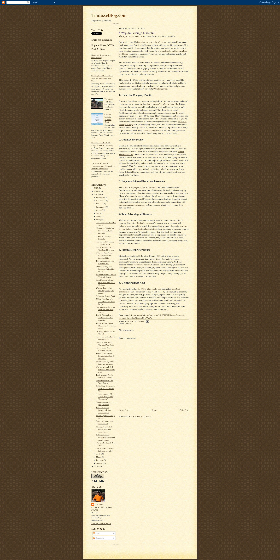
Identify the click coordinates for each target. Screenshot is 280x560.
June (98, 216)
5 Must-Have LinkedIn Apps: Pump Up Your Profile (105, 301)
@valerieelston (160, 88)
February (100, 460)
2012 (96, 188)
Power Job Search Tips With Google (104, 381)
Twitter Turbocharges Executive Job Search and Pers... (105, 355)
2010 (96, 194)
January (99, 463)
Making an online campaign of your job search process (105, 437)
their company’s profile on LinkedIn (162, 104)
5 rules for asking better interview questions (105, 362)
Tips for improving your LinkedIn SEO (105, 262)
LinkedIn (128, 323)
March (99, 457)
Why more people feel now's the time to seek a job (105, 369)
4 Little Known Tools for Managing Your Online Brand (106, 325)
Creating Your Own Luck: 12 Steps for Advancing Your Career (102, 78)
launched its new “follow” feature (151, 42)
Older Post (184, 410)
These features (149, 130)
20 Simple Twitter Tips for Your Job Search (106, 275)
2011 (96, 191)
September (100, 207)
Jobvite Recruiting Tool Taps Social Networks (105, 248)
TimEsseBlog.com (109, 15)
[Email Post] (147, 321)
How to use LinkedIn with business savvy (101, 56)
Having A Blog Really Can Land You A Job (105, 343)
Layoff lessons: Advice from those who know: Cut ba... (105, 282)
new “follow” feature (141, 264)
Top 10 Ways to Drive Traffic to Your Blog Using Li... (104, 317)
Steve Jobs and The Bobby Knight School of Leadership (102, 143)
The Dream (109, 99)
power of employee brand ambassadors (139, 187)
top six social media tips (133, 36)
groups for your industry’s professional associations (153, 227)
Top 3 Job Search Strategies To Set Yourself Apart (103, 410)
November (100, 200)
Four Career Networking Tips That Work (105, 243)
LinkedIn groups (144, 223)
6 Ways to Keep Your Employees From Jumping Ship (104, 255)
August (99, 210)
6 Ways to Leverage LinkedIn (103, 237)
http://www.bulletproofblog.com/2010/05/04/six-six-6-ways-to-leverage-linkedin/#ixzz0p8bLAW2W (152, 316)
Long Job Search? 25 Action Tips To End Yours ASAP (104, 396)
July (98, 213)
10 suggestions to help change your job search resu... (104, 429)
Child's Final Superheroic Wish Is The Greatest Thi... (105, 388)
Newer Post (124, 410)
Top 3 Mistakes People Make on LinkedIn (104, 376)
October (99, 203)
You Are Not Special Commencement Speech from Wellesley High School (103, 165)
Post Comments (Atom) (141, 416)
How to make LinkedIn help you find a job (104, 449)
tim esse (99, 504)
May (98, 219)
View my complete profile (101, 523)
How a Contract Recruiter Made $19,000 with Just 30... (105, 309)
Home (154, 410)
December (100, 197)
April (98, 454)
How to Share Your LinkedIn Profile (103, 349)
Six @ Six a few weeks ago (149, 288)
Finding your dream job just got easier (105, 403)
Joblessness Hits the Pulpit (105, 296)
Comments (99, 538)
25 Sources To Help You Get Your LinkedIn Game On (105, 230)
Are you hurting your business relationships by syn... (105, 269)
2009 (96, 466)
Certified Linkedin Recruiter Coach (108, 118)
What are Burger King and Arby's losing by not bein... (105, 290)
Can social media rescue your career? (105, 422)
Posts (97, 533)
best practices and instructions (132, 204)
